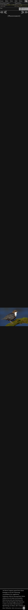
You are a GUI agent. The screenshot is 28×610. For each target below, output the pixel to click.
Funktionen (24, 9)
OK (24, 608)
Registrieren (18, 3)
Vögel (1, 8)
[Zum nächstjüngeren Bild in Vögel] (5, 12)
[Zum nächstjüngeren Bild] (2, 12)
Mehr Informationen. (17, 608)
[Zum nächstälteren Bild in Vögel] (22, 12)
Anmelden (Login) (4, 3)
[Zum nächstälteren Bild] (26, 12)
